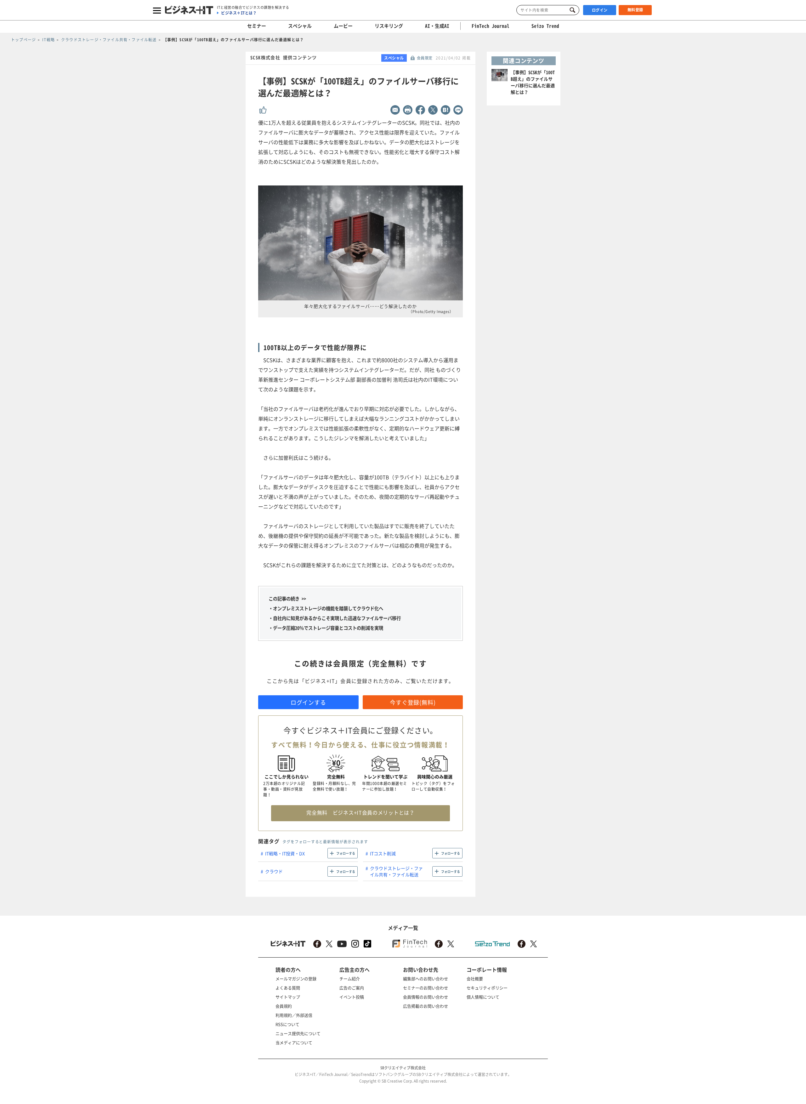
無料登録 (635, 10)
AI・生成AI (437, 25)
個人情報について (483, 997)
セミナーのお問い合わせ (425, 988)
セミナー (256, 25)
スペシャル (300, 25)
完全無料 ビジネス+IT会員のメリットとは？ (360, 812)
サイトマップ (287, 997)
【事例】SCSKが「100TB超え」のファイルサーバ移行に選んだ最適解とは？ (533, 82)
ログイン (600, 10)
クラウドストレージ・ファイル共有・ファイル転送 (396, 871)
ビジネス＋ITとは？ (239, 13)
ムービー (343, 25)
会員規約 (283, 1006)
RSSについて (287, 1024)
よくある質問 (287, 988)
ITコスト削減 (383, 853)
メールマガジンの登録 (295, 979)
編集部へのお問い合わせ (425, 979)
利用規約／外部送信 (293, 1015)
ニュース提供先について (298, 1033)
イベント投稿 (351, 997)
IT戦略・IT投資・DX (285, 853)
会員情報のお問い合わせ (425, 997)
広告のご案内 (351, 988)
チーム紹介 (349, 979)
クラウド (274, 871)
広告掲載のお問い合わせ (425, 1006)
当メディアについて (293, 1042)
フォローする (345, 853)
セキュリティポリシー (487, 988)
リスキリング (389, 25)
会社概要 (475, 979)
